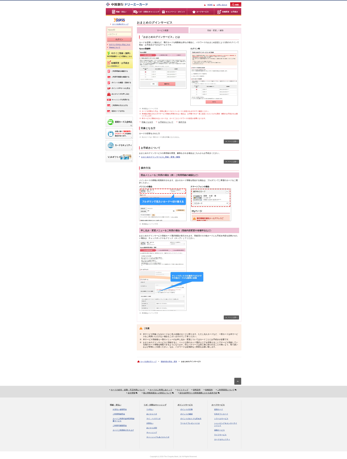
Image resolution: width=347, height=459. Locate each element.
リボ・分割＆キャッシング (155, 405)
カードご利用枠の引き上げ (123, 430)
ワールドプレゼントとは (190, 423)
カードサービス (218, 405)
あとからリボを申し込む (120, 94)
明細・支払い (115, 405)
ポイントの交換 (186, 409)
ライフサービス (220, 435)
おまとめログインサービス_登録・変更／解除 (160, 157)
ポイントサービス (185, 405)
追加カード (218, 409)
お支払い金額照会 (120, 409)
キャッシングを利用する (120, 100)
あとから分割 (151, 428)
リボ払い (149, 409)
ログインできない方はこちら (119, 44)
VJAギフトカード (221, 414)
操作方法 (182, 122)
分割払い (149, 423)
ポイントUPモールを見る (121, 88)
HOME (210, 5)
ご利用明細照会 (119, 414)
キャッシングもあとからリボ (157, 437)
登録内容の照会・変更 (169, 361)
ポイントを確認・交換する (121, 82)
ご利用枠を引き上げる (120, 105)
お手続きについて (165, 122)
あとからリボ (151, 414)
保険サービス (219, 430)
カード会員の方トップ (120, 24)
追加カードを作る (118, 111)
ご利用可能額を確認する (120, 77)
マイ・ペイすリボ (153, 419)
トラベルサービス (221, 419)
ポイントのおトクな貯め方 (190, 419)
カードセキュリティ (222, 439)
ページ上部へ (233, 141)
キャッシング (151, 432)
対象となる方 (147, 122)
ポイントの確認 (186, 414)
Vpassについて (114, 47)
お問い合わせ (222, 5)
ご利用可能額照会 (120, 426)
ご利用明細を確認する (120, 71)
